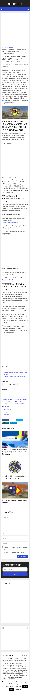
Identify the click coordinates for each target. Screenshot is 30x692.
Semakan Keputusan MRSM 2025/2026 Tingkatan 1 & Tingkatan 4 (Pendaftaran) (7, 403)
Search (15, 574)
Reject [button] (11, 689)
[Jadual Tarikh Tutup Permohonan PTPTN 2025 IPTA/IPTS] (15, 465)
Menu (2, 9)
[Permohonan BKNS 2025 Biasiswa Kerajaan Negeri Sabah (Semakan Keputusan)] (15, 439)
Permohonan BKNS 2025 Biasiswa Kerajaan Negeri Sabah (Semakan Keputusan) (14, 452)
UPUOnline (15, 3)
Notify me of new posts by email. (14, 552)
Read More (18, 689)
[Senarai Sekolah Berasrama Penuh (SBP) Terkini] (15, 490)
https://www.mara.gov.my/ (10, 222)
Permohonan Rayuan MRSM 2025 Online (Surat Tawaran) (21, 401)
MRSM (26, 64)
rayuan (4, 101)
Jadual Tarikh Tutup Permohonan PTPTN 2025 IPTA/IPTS (14, 477)
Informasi (20, 64)
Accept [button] (25, 686)
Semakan (5, 66)
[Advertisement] (15, 30)
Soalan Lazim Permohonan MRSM (15, 377)
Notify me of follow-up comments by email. (15, 548)
